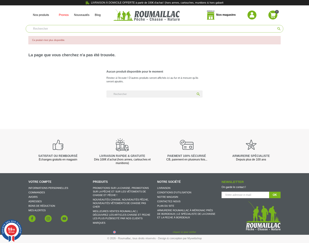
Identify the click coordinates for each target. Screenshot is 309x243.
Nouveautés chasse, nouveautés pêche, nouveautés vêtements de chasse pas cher (121, 203)
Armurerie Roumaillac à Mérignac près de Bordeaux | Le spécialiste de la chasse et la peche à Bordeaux (186, 214)
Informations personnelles (48, 188)
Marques (99, 222)
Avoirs (33, 196)
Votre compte (40, 181)
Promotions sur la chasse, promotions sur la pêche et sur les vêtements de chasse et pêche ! (121, 192)
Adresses (35, 201)
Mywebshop (194, 238)
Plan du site (165, 205)
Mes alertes (37, 210)
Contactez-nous (168, 201)
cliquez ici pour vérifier (184, 232)
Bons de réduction (41, 205)
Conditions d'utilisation (174, 192)
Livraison (163, 188)
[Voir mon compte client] (251, 14)
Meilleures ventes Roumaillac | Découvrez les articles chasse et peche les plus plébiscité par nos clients (121, 215)
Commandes (36, 192)
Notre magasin (167, 196)
